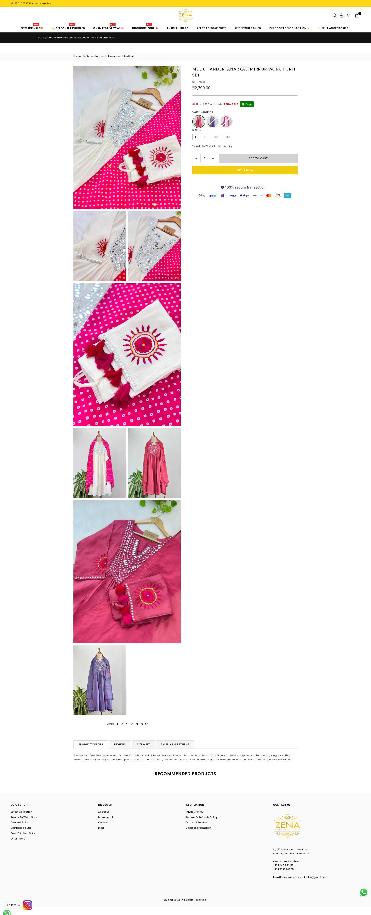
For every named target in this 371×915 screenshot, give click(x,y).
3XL (228, 137)
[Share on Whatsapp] (141, 724)
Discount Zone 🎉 (145, 27)
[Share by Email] (146, 724)
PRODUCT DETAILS (90, 744)
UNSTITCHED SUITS (248, 28)
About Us (104, 812)
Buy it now (245, 170)
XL (205, 137)
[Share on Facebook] (117, 724)
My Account (105, 817)
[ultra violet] (212, 121)
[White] (226, 121)
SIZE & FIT (143, 744)
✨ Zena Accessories (333, 28)
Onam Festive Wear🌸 (108, 27)
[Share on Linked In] (132, 724)
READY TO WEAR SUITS (211, 28)
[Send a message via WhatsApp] (363, 892)
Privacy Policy (194, 812)
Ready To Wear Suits (24, 817)
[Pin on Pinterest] (127, 724)
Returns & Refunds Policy (201, 817)
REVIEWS (120, 744)
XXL (216, 137)
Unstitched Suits (21, 828)
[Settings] (341, 15)
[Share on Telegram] (137, 724)
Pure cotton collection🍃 (289, 28)
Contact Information (199, 828)
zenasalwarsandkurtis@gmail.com (305, 877)
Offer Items (18, 838)
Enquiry (227, 146)
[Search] (334, 15)
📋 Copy (247, 104)
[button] (356, 15)
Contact (103, 822)
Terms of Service (196, 822)
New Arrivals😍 (32, 27)
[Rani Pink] (198, 121)
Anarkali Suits (19, 822)
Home (77, 56)
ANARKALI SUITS (177, 28)
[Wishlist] (349, 15)
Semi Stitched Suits (23, 833)
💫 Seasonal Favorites (68, 27)
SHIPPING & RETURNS (175, 744)
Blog (101, 828)
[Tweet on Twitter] (122, 724)
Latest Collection (21, 812)
